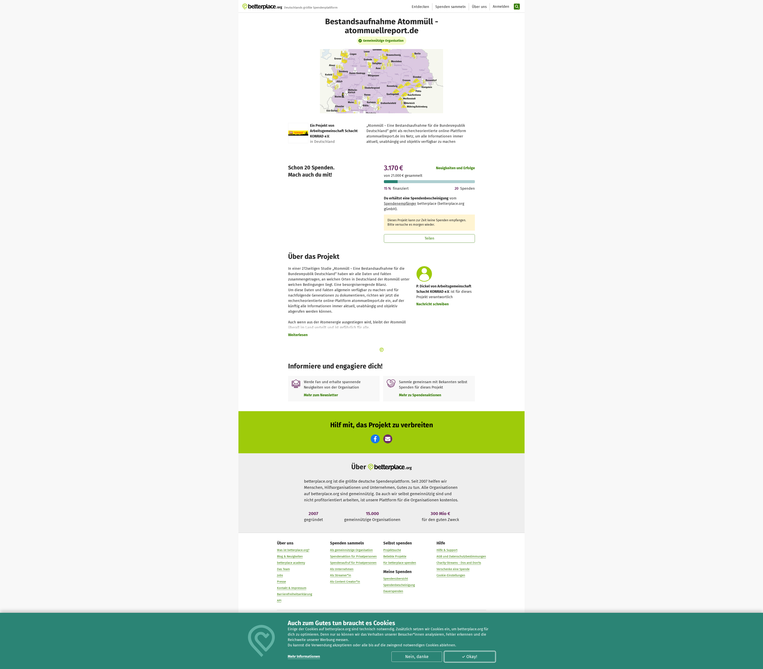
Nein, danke (417, 656)
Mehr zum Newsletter (321, 395)
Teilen (429, 238)
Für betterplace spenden (399, 563)
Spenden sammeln (450, 7)
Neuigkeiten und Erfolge (455, 168)
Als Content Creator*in (345, 581)
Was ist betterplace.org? (293, 550)
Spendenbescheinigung (399, 585)
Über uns (479, 7)
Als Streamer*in (340, 575)
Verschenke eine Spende (453, 569)
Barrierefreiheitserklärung (294, 594)
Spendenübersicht (395, 578)
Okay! (471, 656)
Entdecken (420, 7)
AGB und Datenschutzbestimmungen (461, 556)
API (279, 600)
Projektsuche (392, 550)
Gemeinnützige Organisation (383, 41)
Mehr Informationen (304, 656)
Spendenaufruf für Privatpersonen (353, 563)
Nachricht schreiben (432, 304)
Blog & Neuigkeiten (290, 556)
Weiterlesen (298, 335)
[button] (375, 438)
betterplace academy (291, 563)
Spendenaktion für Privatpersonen (353, 556)
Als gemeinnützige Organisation (351, 550)
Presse (281, 581)
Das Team (283, 569)
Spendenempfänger (400, 203)
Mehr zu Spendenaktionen (420, 395)
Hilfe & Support (447, 550)
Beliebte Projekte (394, 556)
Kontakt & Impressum (291, 588)
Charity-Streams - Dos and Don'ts (459, 563)
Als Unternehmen (341, 569)
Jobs (280, 575)
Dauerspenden (393, 591)
